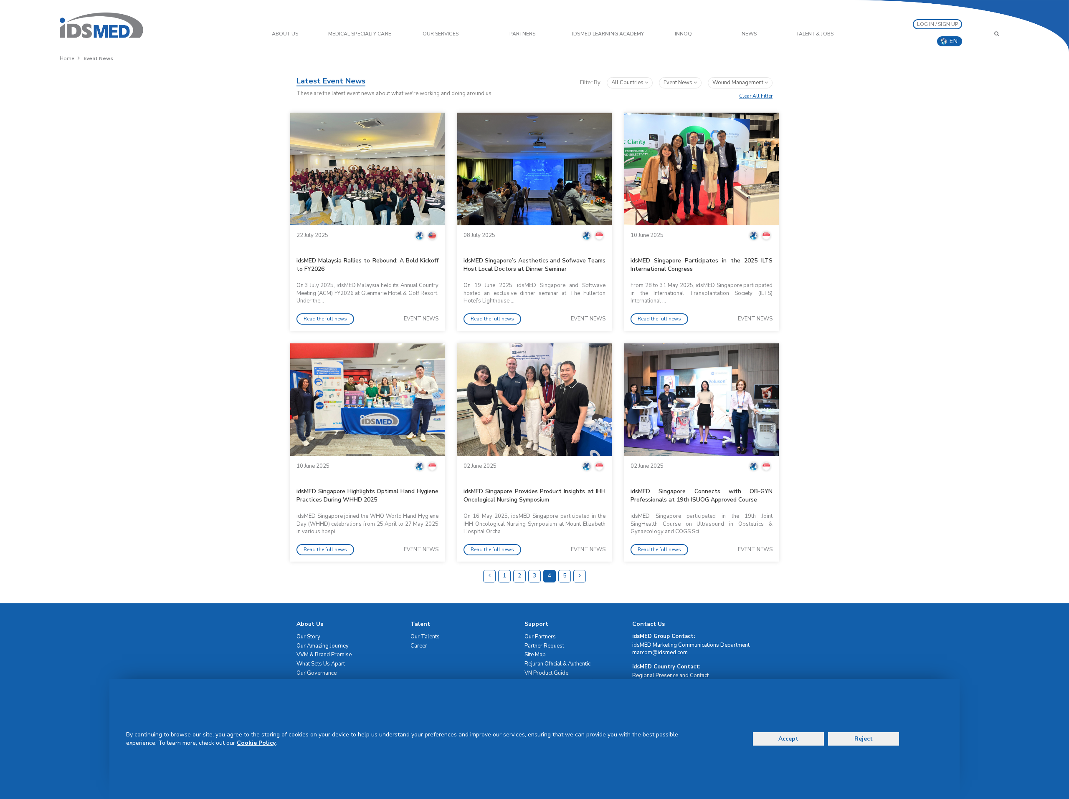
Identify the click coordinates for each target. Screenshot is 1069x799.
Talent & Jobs (814, 33)
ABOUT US (285, 33)
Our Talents (425, 636)
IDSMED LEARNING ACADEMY (608, 33)
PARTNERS (522, 33)
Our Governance (316, 673)
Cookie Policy (256, 743)
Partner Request (544, 646)
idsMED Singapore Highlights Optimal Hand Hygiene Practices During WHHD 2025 (367, 495)
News (749, 33)
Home (67, 58)
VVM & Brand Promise (324, 654)
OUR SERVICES (441, 33)
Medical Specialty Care (359, 33)
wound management (738, 82)
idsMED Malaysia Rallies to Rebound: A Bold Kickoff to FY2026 (367, 265)
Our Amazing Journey (322, 646)
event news (679, 82)
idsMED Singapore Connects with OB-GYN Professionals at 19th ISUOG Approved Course (702, 495)
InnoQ (683, 33)
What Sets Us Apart (320, 664)
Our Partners (540, 636)
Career (418, 646)
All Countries (628, 82)
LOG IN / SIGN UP (937, 24)
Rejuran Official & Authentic (557, 664)
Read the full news (325, 318)
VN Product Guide (546, 673)
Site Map (535, 654)
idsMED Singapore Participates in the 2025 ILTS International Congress (702, 265)
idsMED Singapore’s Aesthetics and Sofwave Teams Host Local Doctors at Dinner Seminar (534, 265)
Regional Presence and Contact (670, 675)
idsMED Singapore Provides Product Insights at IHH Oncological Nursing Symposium (534, 495)
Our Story (308, 636)
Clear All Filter (756, 96)
